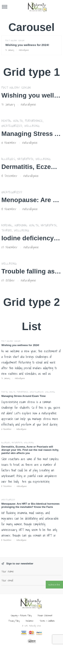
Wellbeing (32, 125)
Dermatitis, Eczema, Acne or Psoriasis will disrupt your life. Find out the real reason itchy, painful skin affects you (30, 450)
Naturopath (25, 159)
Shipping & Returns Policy (21, 615)
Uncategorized (11, 125)
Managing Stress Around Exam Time (23, 395)
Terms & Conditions (47, 621)
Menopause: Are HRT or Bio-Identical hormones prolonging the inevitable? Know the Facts (30, 505)
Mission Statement (45, 615)
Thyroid (6, 230)
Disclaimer (29, 621)
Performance (34, 120)
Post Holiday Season (14, 40)
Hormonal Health (27, 225)
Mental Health (12, 120)
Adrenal (7, 225)
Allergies (8, 159)
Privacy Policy (14, 621)
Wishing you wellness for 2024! (27, 45)
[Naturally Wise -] (37, 7)
